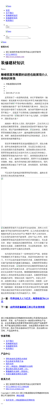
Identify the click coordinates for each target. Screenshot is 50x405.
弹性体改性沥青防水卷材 (16, 359)
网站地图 (20, 395)
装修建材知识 (11, 15)
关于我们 (10, 13)
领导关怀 (10, 364)
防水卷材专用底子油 (14, 361)
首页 (8, 10)
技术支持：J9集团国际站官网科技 (20, 400)
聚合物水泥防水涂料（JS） (17, 369)
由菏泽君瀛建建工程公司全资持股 (27, 307)
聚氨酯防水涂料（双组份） (17, 371)
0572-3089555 (11, 54)
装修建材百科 (11, 18)
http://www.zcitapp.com (15, 57)
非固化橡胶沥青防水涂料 (16, 374)
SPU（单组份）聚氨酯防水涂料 (19, 366)
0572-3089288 (23, 387)
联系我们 (10, 20)
